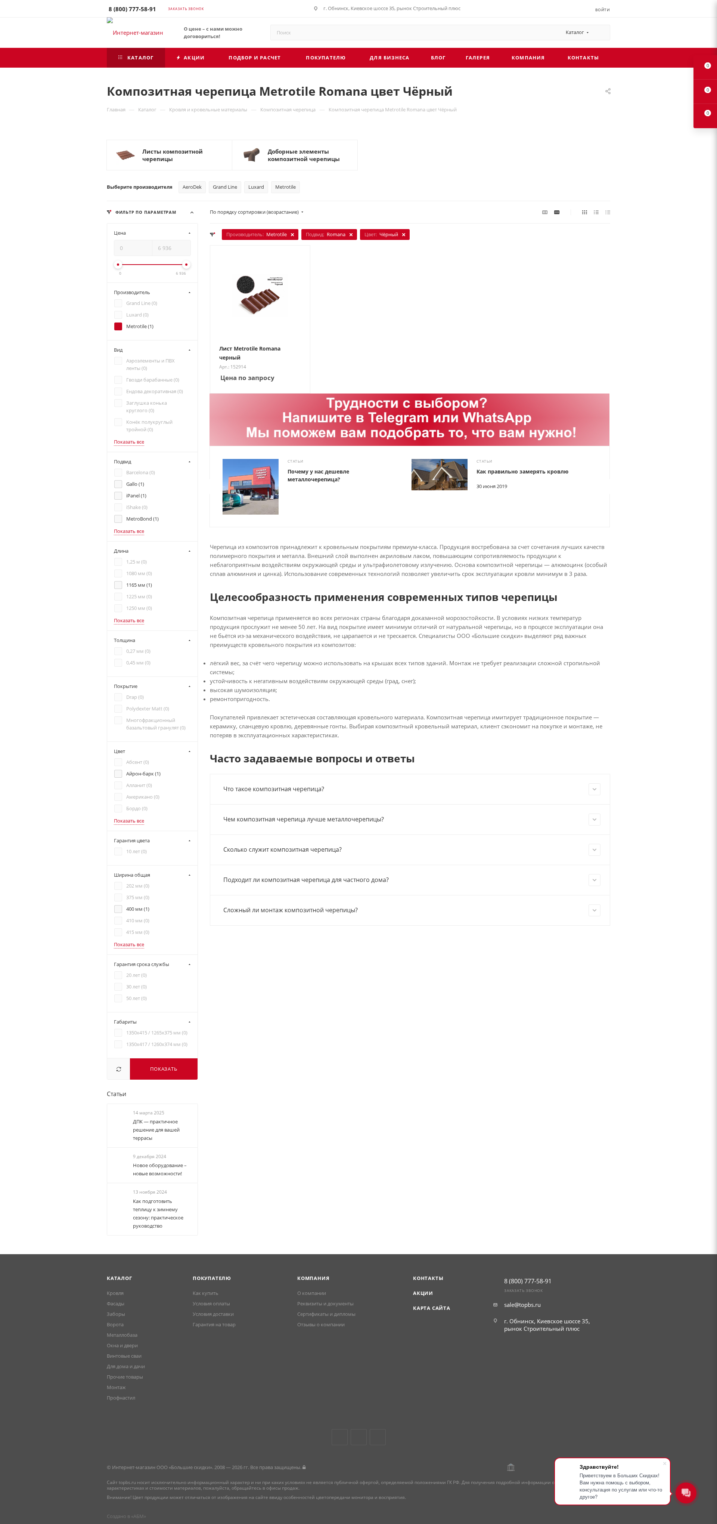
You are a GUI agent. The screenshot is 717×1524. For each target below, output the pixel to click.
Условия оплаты (211, 1303)
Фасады (115, 1303)
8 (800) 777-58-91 (132, 9)
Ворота (115, 1324)
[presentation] (209, 486)
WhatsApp (378, 1437)
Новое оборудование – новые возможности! (160, 1169)
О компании (311, 1293)
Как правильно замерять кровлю (522, 471)
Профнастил (121, 1397)
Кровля (115, 1293)
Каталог (119, 1278)
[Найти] (601, 32)
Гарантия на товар (214, 1324)
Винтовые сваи (124, 1355)
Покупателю (212, 1278)
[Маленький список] (545, 212)
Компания (313, 1278)
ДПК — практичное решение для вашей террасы (156, 1129)
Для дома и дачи (126, 1366)
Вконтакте (340, 1437)
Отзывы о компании (321, 1324)
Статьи (116, 1094)
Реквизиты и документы (325, 1303)
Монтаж (116, 1387)
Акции (423, 1293)
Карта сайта (431, 1308)
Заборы (116, 1314)
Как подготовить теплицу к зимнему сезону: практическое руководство (158, 1213)
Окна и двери (122, 1345)
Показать (163, 1068)
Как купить (205, 1293)
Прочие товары (125, 1376)
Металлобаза (122, 1335)
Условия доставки (213, 1314)
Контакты (428, 1278)
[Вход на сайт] (303, 1467)
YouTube (359, 1437)
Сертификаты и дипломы (326, 1314)
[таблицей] (608, 212)
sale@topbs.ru (522, 1304)
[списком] (596, 212)
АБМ (138, 1516)
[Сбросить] (118, 1069)
